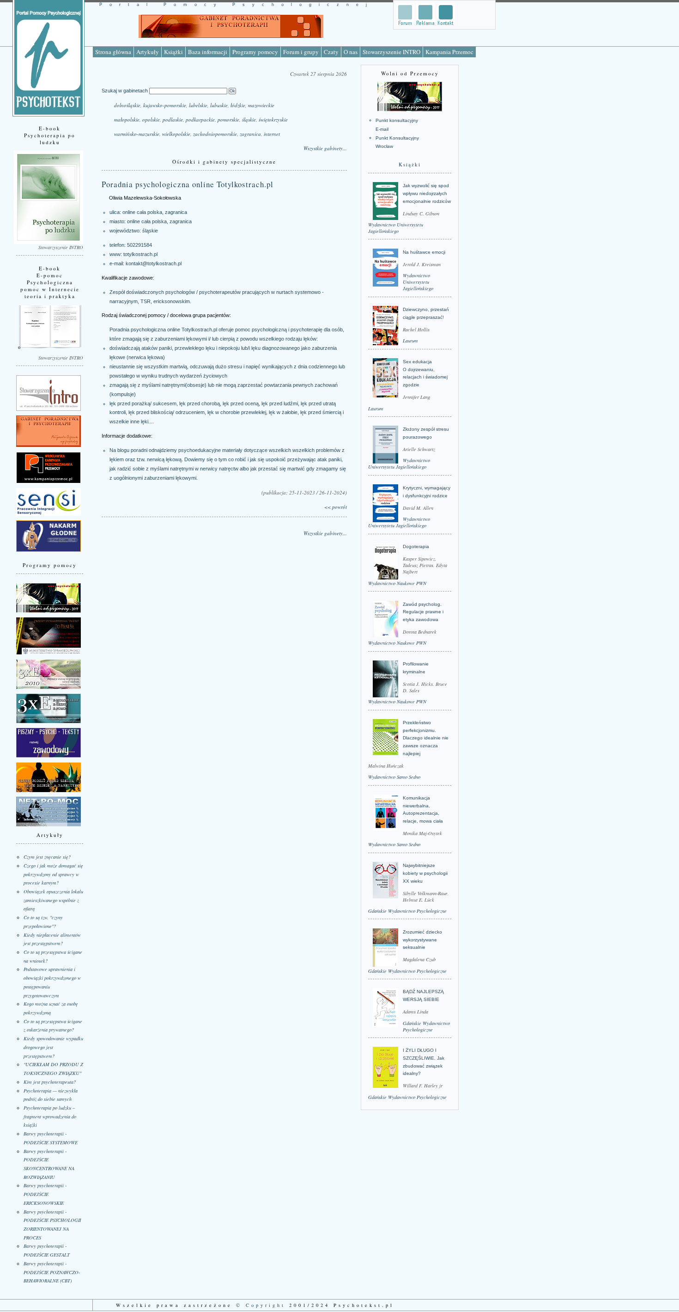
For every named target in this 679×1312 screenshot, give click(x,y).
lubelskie (198, 105)
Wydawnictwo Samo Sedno (394, 777)
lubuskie (219, 105)
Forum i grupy (301, 52)
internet (272, 133)
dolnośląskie (127, 105)
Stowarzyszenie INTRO (391, 52)
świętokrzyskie (273, 119)
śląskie (249, 119)
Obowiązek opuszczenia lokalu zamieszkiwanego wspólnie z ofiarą (53, 900)
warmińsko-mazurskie (136, 133)
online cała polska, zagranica (159, 221)
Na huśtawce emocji (424, 252)
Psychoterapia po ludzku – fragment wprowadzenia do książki (50, 1116)
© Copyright (260, 1305)
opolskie (151, 119)
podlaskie (173, 119)
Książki (173, 52)
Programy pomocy (255, 52)
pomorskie (228, 119)
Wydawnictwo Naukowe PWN (397, 583)
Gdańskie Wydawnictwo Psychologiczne (407, 911)
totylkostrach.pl (140, 254)
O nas (351, 52)
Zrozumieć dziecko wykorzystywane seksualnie (422, 939)
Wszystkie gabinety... (325, 148)
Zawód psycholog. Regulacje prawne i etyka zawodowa (423, 612)
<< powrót (335, 506)
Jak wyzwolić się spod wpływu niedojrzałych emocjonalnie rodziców (427, 193)
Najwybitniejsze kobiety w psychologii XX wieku (425, 873)
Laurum (410, 340)
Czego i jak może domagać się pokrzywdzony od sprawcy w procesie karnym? (53, 874)
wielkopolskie (176, 133)
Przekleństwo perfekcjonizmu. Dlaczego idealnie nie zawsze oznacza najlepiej (426, 738)
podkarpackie (200, 119)
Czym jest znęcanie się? (47, 857)
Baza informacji (207, 52)
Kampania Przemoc (449, 52)
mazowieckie (261, 105)
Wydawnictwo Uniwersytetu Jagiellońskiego (395, 227)
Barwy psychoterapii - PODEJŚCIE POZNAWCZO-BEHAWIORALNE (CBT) (52, 1272)
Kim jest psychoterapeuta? (50, 1082)
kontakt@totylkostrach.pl (154, 263)
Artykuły (147, 52)
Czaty (331, 52)
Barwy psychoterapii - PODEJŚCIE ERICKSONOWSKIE (45, 1194)
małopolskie (126, 119)
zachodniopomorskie (215, 133)
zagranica (250, 133)
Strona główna (113, 52)
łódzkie (237, 105)
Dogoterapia (416, 546)
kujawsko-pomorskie (164, 105)
